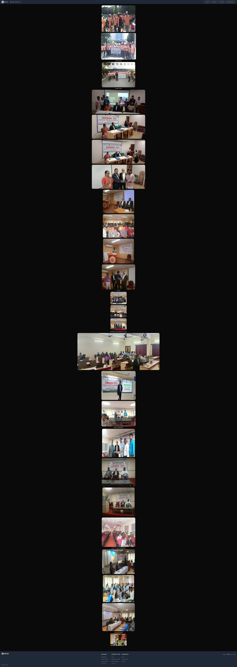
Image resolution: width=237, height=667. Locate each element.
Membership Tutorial (115, 659)
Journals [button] (222, 2)
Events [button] (215, 2)
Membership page (115, 661)
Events (123, 657)
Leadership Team (104, 659)
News (112, 657)
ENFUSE (6, 664)
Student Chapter (104, 661)
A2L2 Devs (233, 654)
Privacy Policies (125, 659)
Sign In (208, 2)
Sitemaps (123, 661)
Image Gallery (104, 657)
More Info (17, 2)
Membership (230, 2)
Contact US (113, 663)
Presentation (103, 663)
